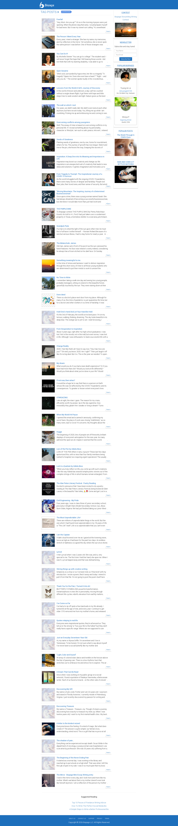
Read (108, 31)
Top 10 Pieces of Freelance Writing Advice (89, 803)
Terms (107, 818)
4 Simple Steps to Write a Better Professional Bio (89, 809)
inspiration (66, 12)
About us (72, 818)
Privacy (99, 818)
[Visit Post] (48, 24)
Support (91, 818)
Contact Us (82, 818)
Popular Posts (126, 131)
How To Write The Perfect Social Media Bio (89, 806)
